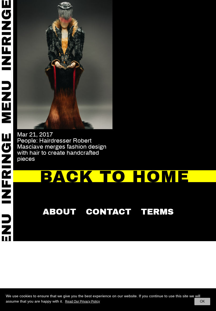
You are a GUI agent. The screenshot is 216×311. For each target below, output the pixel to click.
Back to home (115, 177)
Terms (157, 211)
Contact (108, 211)
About (59, 211)
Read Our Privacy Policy (82, 301)
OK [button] (202, 301)
